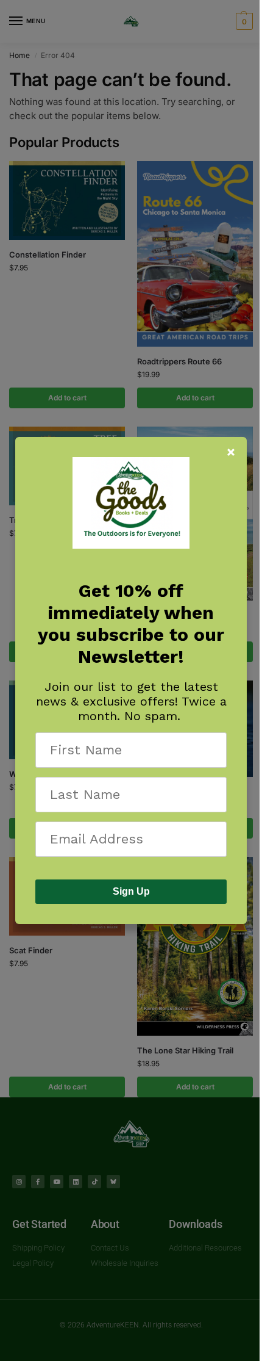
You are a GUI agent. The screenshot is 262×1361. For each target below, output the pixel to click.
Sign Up (131, 891)
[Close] (231, 452)
